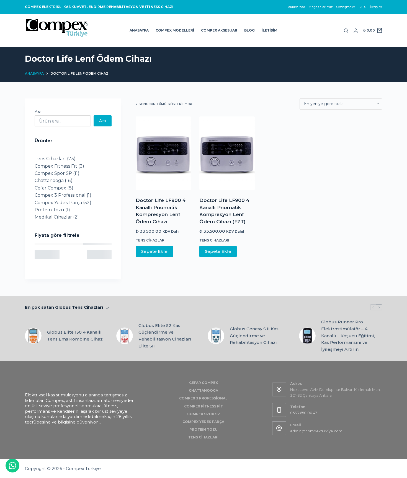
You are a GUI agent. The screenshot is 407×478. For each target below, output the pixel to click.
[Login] (356, 30)
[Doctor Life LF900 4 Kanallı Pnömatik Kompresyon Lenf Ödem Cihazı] (163, 153)
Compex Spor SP (203, 414)
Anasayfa (139, 30)
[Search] (346, 30)
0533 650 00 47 (303, 413)
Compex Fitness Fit (203, 406)
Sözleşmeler (345, 7)
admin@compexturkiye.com (316, 431)
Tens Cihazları (151, 240)
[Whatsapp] (12, 465)
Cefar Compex (203, 383)
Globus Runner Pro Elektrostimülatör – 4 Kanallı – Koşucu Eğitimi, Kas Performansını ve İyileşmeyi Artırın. (348, 335)
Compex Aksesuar (219, 30)
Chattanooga (203, 390)
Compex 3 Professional (203, 398)
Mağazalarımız (320, 7)
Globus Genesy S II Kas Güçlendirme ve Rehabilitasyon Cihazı (254, 335)
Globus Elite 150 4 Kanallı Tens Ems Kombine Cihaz (75, 335)
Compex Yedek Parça (203, 422)
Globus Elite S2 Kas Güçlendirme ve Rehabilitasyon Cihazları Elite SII (164, 336)
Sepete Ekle (154, 251)
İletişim (376, 7)
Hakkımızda (295, 7)
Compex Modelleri (175, 30)
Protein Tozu (203, 429)
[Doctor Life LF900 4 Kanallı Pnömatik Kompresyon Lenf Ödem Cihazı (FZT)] (227, 153)
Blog (249, 30)
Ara (38, 111)
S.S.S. (363, 7)
